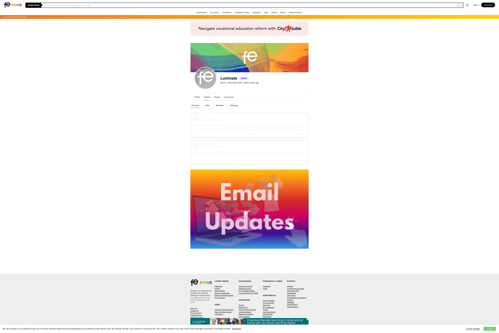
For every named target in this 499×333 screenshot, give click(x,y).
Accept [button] (490, 329)
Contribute (226, 12)
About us (193, 308)
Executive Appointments (224, 310)
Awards (290, 286)
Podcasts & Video (241, 12)
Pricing (241, 305)
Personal (195, 105)
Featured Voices (245, 289)
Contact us (194, 311)
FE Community (196, 313)
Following (234, 105)
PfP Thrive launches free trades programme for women (67, 5)
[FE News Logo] (13, 4)
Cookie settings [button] (473, 328)
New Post (266, 305)
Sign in (476, 5)
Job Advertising (245, 312)
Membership (268, 314)
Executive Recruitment (223, 312)
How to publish (268, 300)
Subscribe (488, 5)
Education (218, 286)
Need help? (267, 316)
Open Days (291, 295)
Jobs (266, 12)
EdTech (217, 289)
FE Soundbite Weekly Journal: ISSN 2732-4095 (248, 292)
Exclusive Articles (245, 286)
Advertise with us (197, 317)
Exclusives (214, 12)
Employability (220, 291)
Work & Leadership (222, 293)
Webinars (290, 302)
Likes (207, 105)
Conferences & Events (295, 289)
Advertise (257, 12)
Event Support (244, 316)
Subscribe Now (295, 12)
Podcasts (266, 286)
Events (274, 12)
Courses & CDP (293, 291)
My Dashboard (268, 307)
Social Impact (220, 298)
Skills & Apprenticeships (224, 295)
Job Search (219, 314)
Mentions (220, 105)
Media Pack (243, 307)
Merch (283, 12)
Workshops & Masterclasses (292, 305)
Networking (291, 293)
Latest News (201, 12)
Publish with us (196, 315)
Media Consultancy (246, 314)
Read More (236, 329)
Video (265, 289)
